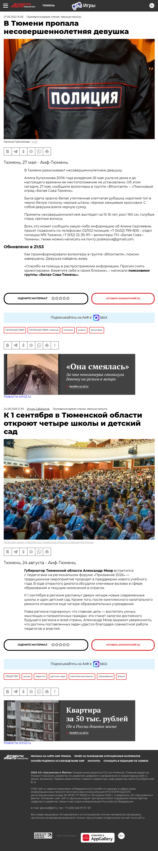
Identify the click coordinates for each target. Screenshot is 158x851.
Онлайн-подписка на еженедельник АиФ (57, 761)
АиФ (34, 141)
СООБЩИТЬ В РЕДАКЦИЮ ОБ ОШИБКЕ (125, 761)
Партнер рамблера (66, 835)
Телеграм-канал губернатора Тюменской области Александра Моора (49, 542)
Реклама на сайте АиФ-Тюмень (51, 756)
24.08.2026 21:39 (14, 408)
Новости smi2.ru (17, 396)
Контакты (94, 761)
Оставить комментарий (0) (123, 298)
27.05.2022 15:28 (13, 16)
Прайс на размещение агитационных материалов (107, 756)
